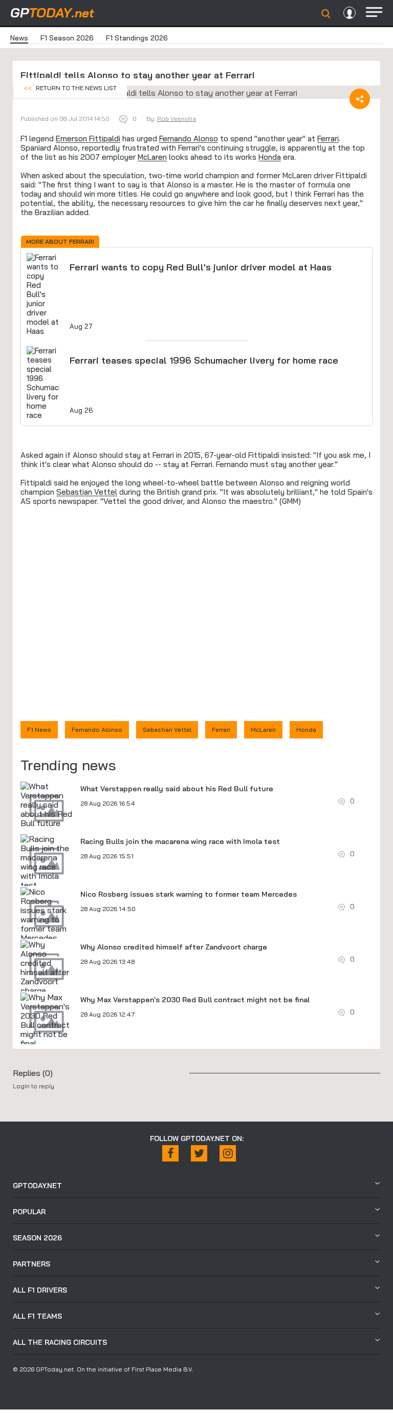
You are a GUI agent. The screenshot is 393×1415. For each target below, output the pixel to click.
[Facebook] (170, 1153)
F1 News (39, 729)
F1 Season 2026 (67, 38)
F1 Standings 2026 (137, 38)
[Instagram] (228, 1153)
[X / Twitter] (199, 1153)
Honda (269, 157)
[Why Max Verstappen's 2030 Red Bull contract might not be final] (46, 1020)
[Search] (326, 14)
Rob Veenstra (176, 118)
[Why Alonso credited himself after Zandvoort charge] (46, 967)
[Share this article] (360, 99)
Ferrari (328, 138)
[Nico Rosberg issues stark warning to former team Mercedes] (46, 914)
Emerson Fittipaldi (88, 138)
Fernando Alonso (188, 138)
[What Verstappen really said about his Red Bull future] (46, 805)
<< (70, 88)
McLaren (152, 157)
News (19, 38)
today (52, 12)
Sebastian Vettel (86, 492)
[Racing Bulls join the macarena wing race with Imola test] (46, 862)
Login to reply (33, 1086)
